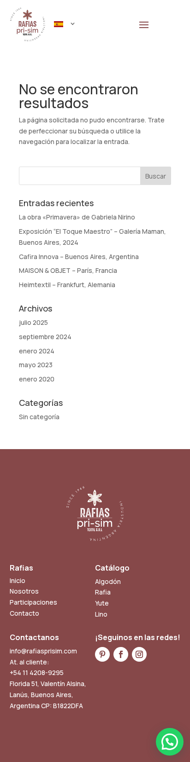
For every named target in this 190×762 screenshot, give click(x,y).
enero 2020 (36, 379)
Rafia (103, 592)
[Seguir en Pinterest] (102, 654)
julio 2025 (33, 322)
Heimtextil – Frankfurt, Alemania (67, 284)
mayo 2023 (36, 364)
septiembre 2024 (45, 336)
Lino (101, 614)
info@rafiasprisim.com (43, 651)
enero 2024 (36, 350)
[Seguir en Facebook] (120, 654)
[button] (170, 742)
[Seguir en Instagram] (139, 654)
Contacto (24, 613)
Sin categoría (39, 416)
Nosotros (24, 591)
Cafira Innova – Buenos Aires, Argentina (79, 256)
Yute (102, 603)
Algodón (108, 581)
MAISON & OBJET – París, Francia (68, 270)
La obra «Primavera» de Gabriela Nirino (77, 217)
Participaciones (33, 602)
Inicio (17, 580)
